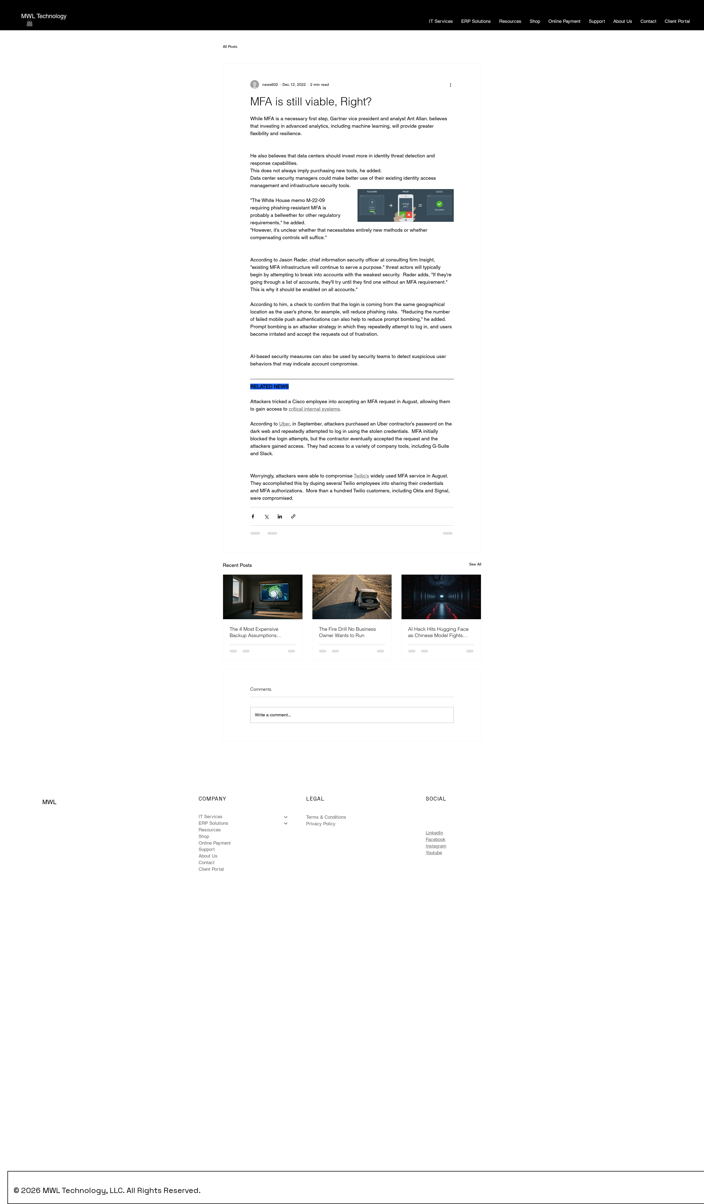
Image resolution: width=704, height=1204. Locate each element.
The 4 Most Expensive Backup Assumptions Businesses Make (254, 632)
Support (207, 849)
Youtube (434, 852)
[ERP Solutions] (286, 823)
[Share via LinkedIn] (279, 516)
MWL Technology (44, 16)
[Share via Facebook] (252, 516)
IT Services (210, 816)
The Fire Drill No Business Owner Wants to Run (347, 632)
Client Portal (211, 869)
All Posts (230, 46)
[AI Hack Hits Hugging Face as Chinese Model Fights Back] (441, 597)
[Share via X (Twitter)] (266, 516)
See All (475, 564)
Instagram (436, 846)
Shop (204, 836)
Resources (210, 829)
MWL (49, 802)
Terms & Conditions (326, 817)
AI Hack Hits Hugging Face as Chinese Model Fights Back (438, 632)
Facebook (436, 839)
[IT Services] (286, 816)
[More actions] (450, 84)
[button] (29, 22)
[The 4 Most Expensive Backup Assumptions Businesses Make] (262, 597)
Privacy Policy (321, 823)
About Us (208, 856)
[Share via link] (293, 516)
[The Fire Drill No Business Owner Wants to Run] (352, 597)
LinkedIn (434, 833)
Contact (207, 862)
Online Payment (215, 843)
